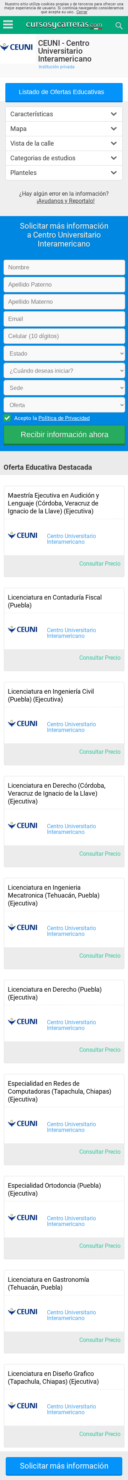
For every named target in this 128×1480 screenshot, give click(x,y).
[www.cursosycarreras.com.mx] (64, 25)
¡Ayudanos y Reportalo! (66, 200)
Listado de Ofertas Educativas (61, 92)
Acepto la (52, 418)
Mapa (18, 128)
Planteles (23, 172)
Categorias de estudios (42, 158)
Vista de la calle (32, 143)
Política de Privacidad (64, 418)
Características (31, 114)
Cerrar (81, 12)
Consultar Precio (100, 563)
